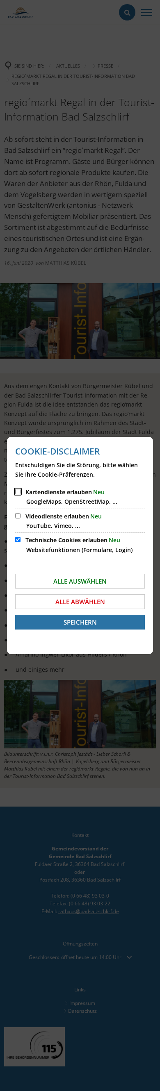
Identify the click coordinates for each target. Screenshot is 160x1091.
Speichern (80, 622)
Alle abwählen (80, 602)
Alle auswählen (80, 581)
